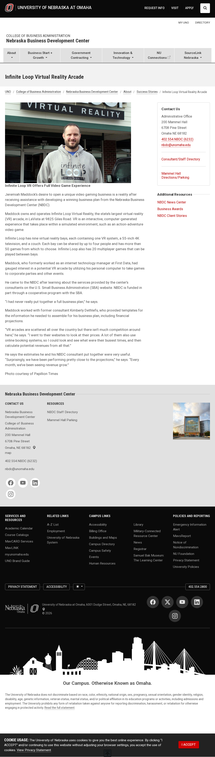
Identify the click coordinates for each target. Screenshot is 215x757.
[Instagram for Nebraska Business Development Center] (11, 494)
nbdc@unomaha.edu (176, 145)
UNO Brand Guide (17, 561)
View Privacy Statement (34, 750)
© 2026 (47, 613)
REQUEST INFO (154, 8)
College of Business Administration (38, 36)
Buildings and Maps (103, 537)
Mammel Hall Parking (62, 420)
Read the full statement (60, 707)
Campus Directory (102, 544)
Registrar (140, 549)
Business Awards (170, 209)
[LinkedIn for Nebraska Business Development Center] (35, 483)
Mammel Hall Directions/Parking (175, 175)
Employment (56, 531)
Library (138, 524)
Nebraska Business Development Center (47, 41)
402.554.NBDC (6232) (177, 139)
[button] (11, 55)
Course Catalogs (17, 535)
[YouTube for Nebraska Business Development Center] (23, 483)
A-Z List (53, 524)
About (127, 92)
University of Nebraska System (63, 540)
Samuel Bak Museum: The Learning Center (149, 557)
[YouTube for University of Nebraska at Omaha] (182, 602)
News (138, 542)
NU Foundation (183, 554)
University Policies (186, 567)
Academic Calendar (19, 528)
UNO (8, 92)
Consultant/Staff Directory (180, 159)
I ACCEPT (189, 745)
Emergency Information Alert (189, 527)
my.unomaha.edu (17, 554)
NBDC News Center (171, 202)
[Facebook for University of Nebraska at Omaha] (153, 602)
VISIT (174, 8)
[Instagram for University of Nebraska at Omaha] (175, 616)
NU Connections (157, 55)
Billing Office (97, 531)
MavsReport (182, 536)
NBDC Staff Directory (62, 412)
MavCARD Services (19, 541)
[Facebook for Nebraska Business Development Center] (11, 483)
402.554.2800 (197, 586)
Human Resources (102, 563)
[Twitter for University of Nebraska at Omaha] (167, 602)
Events (94, 557)
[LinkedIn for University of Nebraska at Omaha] (197, 602)
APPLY (189, 8)
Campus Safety (100, 550)
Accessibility (98, 524)
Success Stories (147, 92)
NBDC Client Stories (172, 216)
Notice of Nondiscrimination (185, 544)
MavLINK (11, 548)
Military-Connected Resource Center (147, 533)
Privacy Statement (186, 560)
